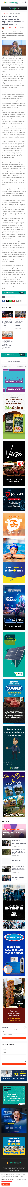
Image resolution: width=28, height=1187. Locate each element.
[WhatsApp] (10, 301)
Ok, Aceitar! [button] (5, 1184)
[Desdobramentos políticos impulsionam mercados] (6, 878)
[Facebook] (3, 301)
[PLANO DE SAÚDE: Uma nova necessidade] (6, 861)
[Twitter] (7, 301)
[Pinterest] (13, 301)
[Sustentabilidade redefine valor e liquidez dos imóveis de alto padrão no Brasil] (6, 852)
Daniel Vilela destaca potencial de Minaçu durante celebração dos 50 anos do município (7, 322)
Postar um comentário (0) (14, 361)
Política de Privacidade (6, 1181)
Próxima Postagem (21, 366)
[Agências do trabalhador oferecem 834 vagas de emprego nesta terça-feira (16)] (6, 869)
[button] (2, 2)
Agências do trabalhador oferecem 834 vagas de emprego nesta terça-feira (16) (18, 869)
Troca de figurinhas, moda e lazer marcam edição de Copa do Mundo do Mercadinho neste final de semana (7, 344)
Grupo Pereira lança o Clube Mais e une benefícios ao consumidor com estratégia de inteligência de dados (20, 323)
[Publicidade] (14, 8)
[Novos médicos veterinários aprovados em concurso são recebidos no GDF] (6, 843)
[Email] (17, 301)
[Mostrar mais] (20, 301)
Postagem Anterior (6, 366)
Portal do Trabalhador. (15, 13)
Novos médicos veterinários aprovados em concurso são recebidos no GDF (19, 842)
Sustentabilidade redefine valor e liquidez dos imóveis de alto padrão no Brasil (18, 852)
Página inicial (5, 13)
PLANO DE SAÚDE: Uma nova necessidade (18, 859)
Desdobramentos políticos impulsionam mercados (18, 876)
